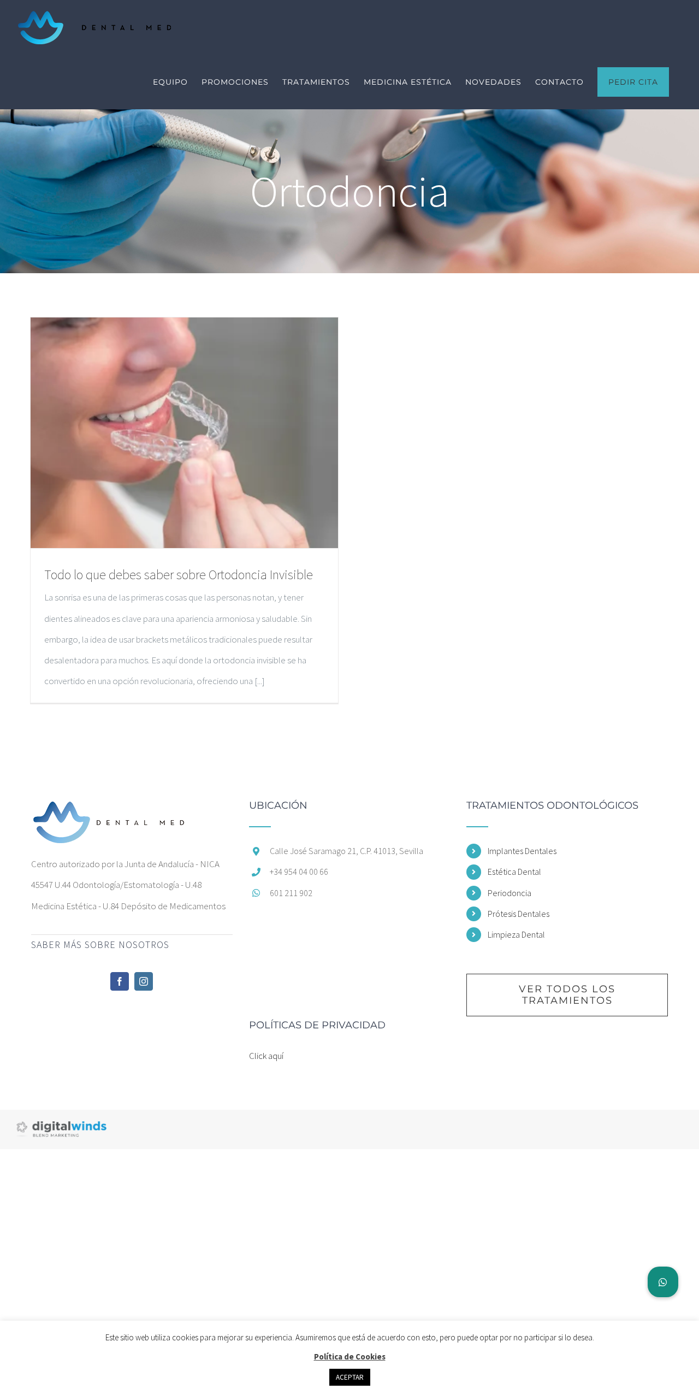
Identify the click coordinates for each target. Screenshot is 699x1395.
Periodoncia (509, 892)
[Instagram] (143, 981)
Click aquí (266, 1056)
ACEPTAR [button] (350, 1377)
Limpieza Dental (516, 934)
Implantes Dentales (522, 850)
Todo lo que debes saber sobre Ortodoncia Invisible (178, 574)
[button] (663, 1282)
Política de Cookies (350, 1356)
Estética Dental (514, 871)
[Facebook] (119, 981)
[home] (109, 811)
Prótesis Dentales (518, 913)
